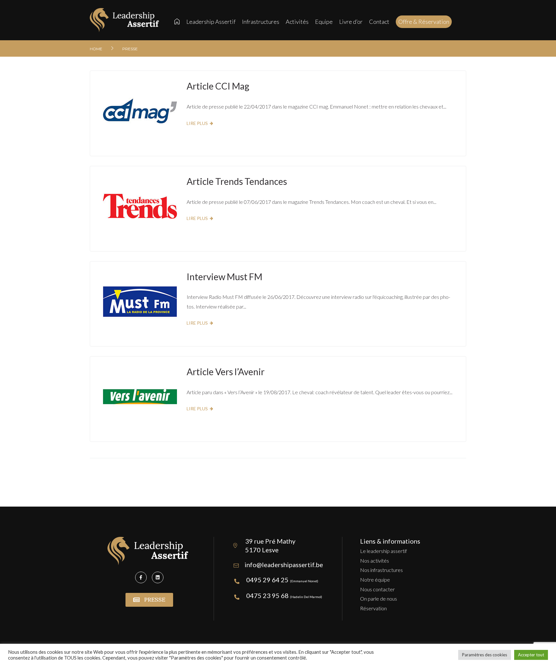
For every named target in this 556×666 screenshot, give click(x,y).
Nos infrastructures (381, 570)
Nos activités (374, 560)
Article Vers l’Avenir (225, 371)
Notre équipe (375, 579)
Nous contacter (377, 589)
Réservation (373, 608)
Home (96, 48)
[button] (149, 600)
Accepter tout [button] (531, 654)
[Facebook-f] (141, 577)
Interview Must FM (224, 276)
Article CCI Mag (218, 86)
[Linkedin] (157, 577)
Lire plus (197, 123)
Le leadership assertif (383, 551)
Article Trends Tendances (237, 181)
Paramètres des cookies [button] (484, 654)
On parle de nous (378, 598)
